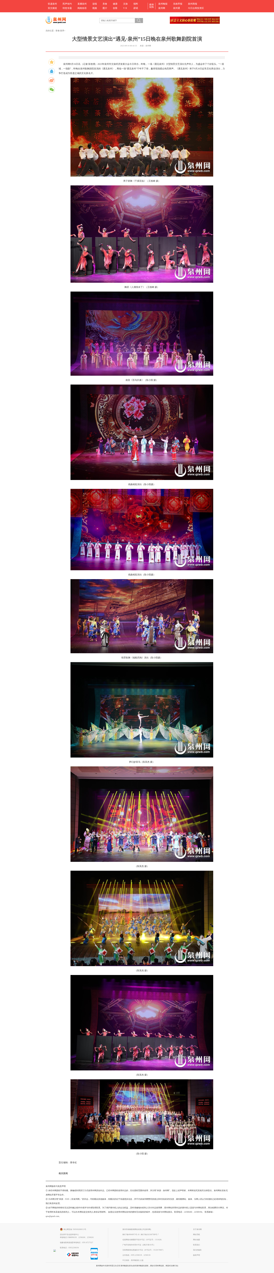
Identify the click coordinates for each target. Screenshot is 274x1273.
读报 (94, 4)
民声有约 (67, 4)
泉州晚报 (162, 4)
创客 (115, 8)
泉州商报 (192, 4)
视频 (94, 8)
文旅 (125, 4)
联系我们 (196, 1245)
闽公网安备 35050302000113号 (75, 1229)
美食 (105, 4)
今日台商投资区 (196, 8)
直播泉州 (82, 4)
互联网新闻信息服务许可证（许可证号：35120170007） (143, 1250)
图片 (105, 8)
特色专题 (67, 8)
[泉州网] (57, 20)
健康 (115, 4)
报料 (135, 4)
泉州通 (176, 8)
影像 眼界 (60, 31)
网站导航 (196, 1235)
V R (125, 8)
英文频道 (52, 8)
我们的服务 (197, 1250)
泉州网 (161, 8)
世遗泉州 (52, 4)
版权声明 (196, 1255)
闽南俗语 (82, 8)
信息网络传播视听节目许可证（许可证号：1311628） (142, 1240)
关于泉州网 (197, 1229)
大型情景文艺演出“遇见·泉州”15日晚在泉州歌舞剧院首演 (137, 39)
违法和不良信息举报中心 (69, 1235)
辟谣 (135, 8)
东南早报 (177, 4)
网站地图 (196, 1240)
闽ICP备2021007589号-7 (150, 1235)
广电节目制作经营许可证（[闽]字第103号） (138, 1245)
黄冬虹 (73, 1162)
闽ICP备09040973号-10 (130, 1235)
